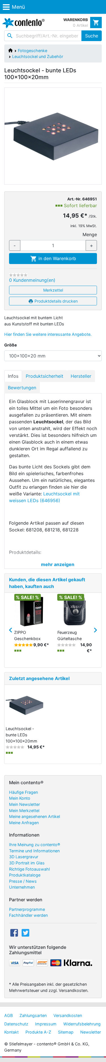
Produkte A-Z (38, 1032)
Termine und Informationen (34, 850)
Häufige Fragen (23, 792)
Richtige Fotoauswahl (29, 869)
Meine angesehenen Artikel (34, 816)
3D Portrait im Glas (27, 862)
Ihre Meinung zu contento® (34, 844)
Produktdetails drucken (55, 301)
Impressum (46, 1023)
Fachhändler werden (28, 915)
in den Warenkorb (56, 258)
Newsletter (90, 1032)
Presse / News (23, 881)
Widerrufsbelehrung (82, 1023)
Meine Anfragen (24, 822)
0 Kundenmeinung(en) (32, 280)
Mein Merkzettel (24, 810)
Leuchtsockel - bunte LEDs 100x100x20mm (21, 734)
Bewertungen (22, 387)
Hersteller (81, 376)
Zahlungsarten (33, 1015)
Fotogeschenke (32, 50)
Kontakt (11, 1032)
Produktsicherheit (44, 376)
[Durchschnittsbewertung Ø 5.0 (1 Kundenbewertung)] (23, 645)
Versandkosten (67, 1015)
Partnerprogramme (27, 909)
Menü (18, 7)
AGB (8, 1015)
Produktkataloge (24, 875)
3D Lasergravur (23, 856)
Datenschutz (16, 1023)
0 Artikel (80, 25)
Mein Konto (19, 798)
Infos (13, 376)
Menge (90, 234)
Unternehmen (22, 887)
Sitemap (65, 1032)
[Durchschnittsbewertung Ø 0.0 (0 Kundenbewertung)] (18, 275)
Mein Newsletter (24, 804)
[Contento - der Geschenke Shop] (22, 23)
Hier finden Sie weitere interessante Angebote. (48, 334)
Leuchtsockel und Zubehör (37, 56)
